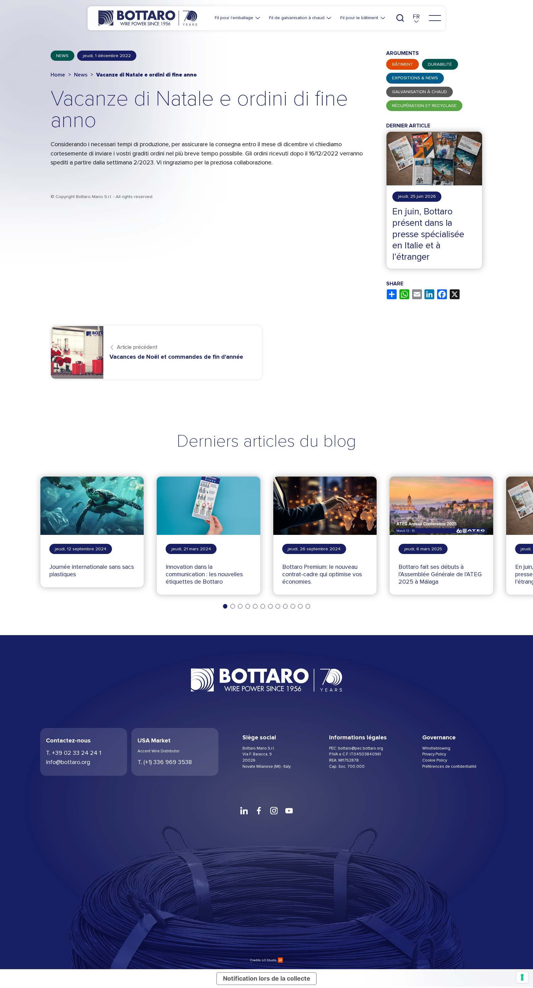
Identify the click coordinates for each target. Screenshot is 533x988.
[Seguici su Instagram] (274, 810)
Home (58, 75)
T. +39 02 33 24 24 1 (73, 752)
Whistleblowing (436, 748)
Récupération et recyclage (424, 105)
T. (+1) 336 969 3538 (165, 762)
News (62, 55)
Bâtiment (402, 64)
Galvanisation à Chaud (419, 91)
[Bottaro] (148, 18)
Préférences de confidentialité (449, 766)
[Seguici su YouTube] (289, 810)
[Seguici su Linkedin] (243, 810)
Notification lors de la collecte (266, 978)
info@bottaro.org (68, 762)
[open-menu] (434, 17)
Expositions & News (415, 78)
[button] (416, 18)
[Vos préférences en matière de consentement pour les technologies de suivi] (522, 977)
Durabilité (440, 64)
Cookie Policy (434, 760)
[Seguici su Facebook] (258, 810)
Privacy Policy (434, 754)
